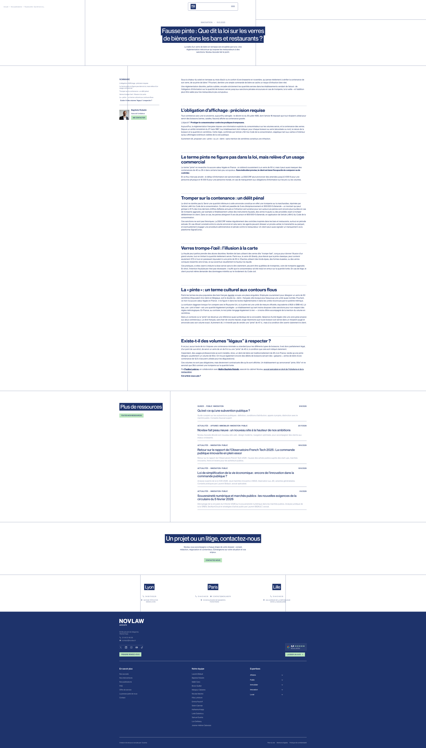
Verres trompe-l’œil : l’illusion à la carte (132, 94)
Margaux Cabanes (198, 690)
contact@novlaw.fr (222, 596)
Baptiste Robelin (198, 678)
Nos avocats (124, 674)
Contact (122, 698)
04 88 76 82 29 (150, 596)
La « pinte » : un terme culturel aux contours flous (136, 97)
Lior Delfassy (197, 721)
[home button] (193, 6)
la (231, 295)
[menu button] (233, 6)
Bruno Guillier (197, 686)
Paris (213, 587)
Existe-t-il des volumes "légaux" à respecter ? (136, 100)
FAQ (121, 686)
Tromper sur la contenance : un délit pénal (134, 91)
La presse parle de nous (128, 694)
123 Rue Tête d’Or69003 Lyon (150, 601)
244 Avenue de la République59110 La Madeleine (278, 601)
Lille (276, 587)
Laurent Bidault (197, 674)
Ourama (144, 742)
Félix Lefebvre (197, 698)
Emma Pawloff (197, 702)
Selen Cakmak (197, 706)
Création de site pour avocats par (130, 742)
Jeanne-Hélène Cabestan (201, 725)
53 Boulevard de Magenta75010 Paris (214, 601)
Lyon (149, 587)
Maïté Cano (196, 682)
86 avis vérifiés (295, 648)
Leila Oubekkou (198, 714)
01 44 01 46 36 (203, 596)
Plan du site (271, 742)
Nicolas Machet (197, 694)
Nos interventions (125, 678)
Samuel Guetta (197, 717)
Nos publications (16, 7)
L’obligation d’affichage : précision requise (133, 83)
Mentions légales (282, 742)
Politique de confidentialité (298, 742)
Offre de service (125, 690)
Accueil (6, 7)
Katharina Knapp (198, 710)
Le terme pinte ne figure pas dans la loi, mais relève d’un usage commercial (138, 87)
